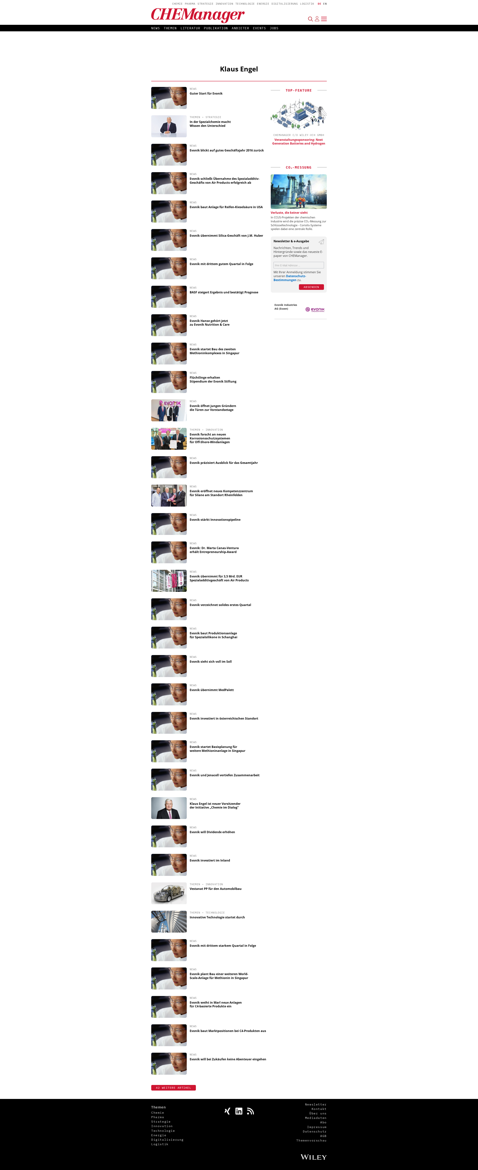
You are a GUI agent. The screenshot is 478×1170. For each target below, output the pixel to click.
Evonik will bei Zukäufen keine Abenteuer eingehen (228, 1059)
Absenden (311, 287)
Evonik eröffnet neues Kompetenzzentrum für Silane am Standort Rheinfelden (221, 493)
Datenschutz (315, 1131)
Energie (263, 3)
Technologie (245, 3)
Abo (323, 1122)
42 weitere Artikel (173, 1087)
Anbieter (240, 28)
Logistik (307, 3)
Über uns (318, 1113)
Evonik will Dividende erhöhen (212, 832)
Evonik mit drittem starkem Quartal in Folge (223, 946)
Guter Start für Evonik (206, 93)
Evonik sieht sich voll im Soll (211, 662)
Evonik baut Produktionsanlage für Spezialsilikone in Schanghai (213, 635)
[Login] (317, 19)
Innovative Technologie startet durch (217, 917)
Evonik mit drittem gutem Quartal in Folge (221, 264)
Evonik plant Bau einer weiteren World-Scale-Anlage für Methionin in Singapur (219, 976)
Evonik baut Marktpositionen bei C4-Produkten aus (228, 1031)
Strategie (205, 3)
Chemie (177, 3)
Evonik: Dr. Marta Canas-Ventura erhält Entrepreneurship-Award (214, 550)
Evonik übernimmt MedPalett (212, 690)
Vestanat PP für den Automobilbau (216, 889)
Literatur (190, 28)
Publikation (216, 28)
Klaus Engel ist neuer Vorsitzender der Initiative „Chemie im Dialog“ (215, 806)
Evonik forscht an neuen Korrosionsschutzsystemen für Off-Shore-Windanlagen (210, 438)
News (155, 28)
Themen (170, 28)
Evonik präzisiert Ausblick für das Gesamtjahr (224, 463)
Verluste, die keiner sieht (289, 213)
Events (259, 28)
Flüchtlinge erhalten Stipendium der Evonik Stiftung (213, 379)
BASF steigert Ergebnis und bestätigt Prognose (224, 292)
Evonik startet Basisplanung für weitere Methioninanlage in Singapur (217, 749)
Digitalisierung (284, 3)
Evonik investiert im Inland (210, 860)
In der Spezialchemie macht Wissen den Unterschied (210, 124)
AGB (323, 1136)
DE (319, 3)
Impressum (317, 1127)
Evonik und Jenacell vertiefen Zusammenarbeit (225, 775)
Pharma (190, 3)
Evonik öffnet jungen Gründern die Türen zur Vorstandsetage (213, 408)
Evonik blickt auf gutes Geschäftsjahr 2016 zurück (227, 150)
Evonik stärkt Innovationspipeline (215, 520)
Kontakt (319, 1109)
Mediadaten (316, 1118)
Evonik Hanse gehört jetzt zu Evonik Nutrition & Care (209, 323)
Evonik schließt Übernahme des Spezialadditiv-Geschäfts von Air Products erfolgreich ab (224, 181)
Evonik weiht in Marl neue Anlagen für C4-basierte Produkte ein (216, 1004)
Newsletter (316, 1104)
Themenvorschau (311, 1140)
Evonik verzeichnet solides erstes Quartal (220, 605)
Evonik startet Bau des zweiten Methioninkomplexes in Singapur (214, 351)
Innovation (224, 3)
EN (325, 3)
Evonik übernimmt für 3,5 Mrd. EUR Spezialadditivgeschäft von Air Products (219, 578)
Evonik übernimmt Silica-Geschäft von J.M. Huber (226, 236)
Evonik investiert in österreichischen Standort (224, 718)
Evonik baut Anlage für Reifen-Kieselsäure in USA (226, 207)
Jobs (274, 28)
